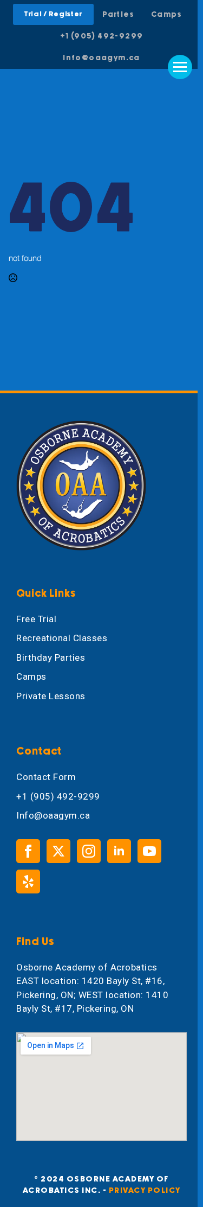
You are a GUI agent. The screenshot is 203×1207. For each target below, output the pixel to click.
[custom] (28, 881)
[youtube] (149, 851)
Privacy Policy (145, 1190)
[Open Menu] (180, 67)
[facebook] (28, 851)
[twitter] (58, 851)
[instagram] (89, 851)
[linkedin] (119, 851)
